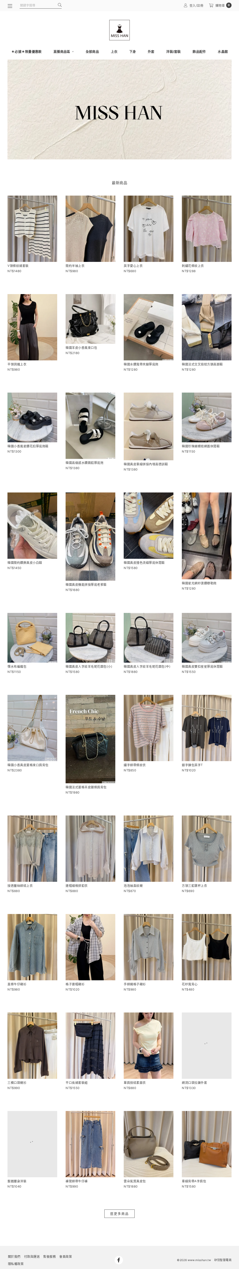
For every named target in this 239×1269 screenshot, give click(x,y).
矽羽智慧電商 (223, 1260)
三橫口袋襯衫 (16, 1082)
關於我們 (14, 1256)
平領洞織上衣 (16, 364)
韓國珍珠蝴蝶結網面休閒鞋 (201, 446)
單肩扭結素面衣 (135, 1082)
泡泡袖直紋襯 (133, 885)
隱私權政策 (16, 1263)
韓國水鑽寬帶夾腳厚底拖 (141, 364)
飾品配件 (199, 51)
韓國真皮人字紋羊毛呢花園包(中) (147, 666)
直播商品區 (62, 51)
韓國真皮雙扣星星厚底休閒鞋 (202, 666)
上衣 (114, 51)
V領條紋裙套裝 (18, 265)
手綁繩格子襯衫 (135, 984)
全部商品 (92, 51)
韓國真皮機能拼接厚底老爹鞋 (86, 584)
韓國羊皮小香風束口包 (81, 347)
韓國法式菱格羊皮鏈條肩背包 (86, 787)
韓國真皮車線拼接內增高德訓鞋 (146, 464)
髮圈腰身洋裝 (16, 1181)
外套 (151, 51)
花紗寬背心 (190, 984)
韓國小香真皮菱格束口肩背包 (28, 765)
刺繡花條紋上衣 (193, 265)
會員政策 (65, 1256)
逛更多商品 (119, 1214)
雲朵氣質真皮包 (135, 1181)
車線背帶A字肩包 (194, 1181)
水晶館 (223, 51)
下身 (132, 51)
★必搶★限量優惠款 (26, 51)
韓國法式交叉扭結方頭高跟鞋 (202, 364)
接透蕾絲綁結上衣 (20, 885)
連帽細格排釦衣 (77, 885)
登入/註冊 (197, 5)
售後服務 (49, 1256)
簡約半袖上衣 (75, 265)
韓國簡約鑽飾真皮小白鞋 (24, 562)
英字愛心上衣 (133, 265)
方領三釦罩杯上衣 (194, 885)
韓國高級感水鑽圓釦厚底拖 (84, 462)
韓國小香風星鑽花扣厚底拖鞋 (28, 446)
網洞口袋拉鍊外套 (194, 1082)
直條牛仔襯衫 (16, 984)
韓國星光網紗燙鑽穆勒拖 (199, 583)
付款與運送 (32, 1256)
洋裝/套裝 (173, 51)
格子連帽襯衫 (75, 984)
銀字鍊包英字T (192, 765)
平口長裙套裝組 (77, 1082)
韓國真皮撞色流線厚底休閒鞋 (144, 562)
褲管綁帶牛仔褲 (77, 1181)
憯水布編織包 (16, 666)
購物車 (222, 5)
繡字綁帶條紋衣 (135, 765)
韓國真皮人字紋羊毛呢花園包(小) (89, 666)
